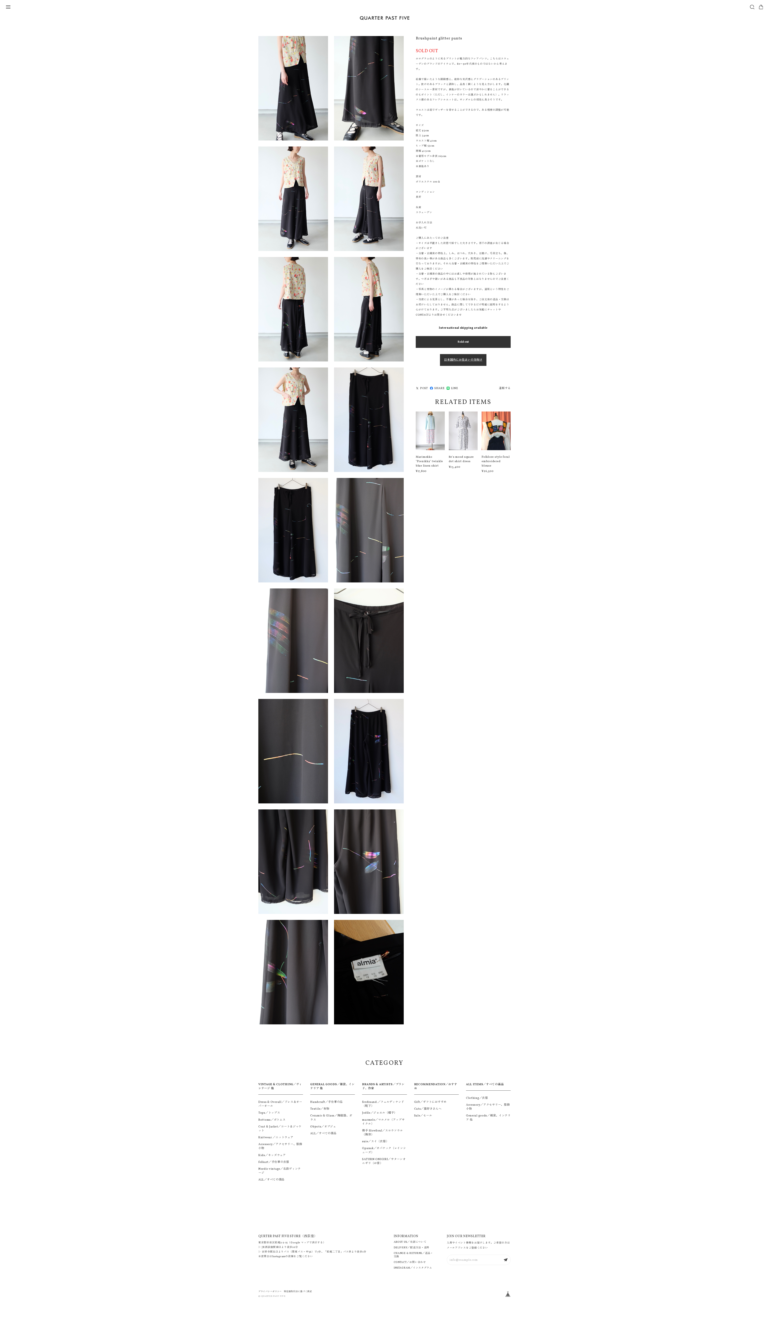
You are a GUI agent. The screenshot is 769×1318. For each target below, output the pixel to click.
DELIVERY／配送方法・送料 (412, 1248)
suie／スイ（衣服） (375, 1141)
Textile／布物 (319, 1109)
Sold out (463, 342)
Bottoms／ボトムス (272, 1120)
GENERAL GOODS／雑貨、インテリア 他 (332, 1086)
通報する (505, 388)
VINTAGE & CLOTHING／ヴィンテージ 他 (280, 1086)
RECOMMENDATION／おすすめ (435, 1086)
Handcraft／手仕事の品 (326, 1102)
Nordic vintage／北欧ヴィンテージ (279, 1171)
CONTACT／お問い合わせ (410, 1262)
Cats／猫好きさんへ (428, 1109)
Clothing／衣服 (477, 1098)
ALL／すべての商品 (271, 1180)
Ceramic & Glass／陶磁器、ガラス (331, 1118)
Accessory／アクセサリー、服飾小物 (280, 1146)
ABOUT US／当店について (410, 1242)
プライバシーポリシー (270, 1291)
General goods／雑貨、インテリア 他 (488, 1118)
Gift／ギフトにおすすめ (430, 1102)
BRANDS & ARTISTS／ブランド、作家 (383, 1086)
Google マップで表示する (307, 1243)
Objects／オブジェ (323, 1127)
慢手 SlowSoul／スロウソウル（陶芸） (382, 1133)
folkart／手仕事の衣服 (273, 1162)
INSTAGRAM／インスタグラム (413, 1268)
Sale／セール (423, 1116)
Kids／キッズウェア (272, 1155)
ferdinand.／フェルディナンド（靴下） (383, 1104)
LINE (454, 388)
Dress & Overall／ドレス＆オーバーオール (280, 1104)
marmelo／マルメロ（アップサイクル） (383, 1122)
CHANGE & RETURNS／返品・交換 (413, 1255)
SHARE (439, 388)
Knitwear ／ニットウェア (275, 1137)
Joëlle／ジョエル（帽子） (379, 1113)
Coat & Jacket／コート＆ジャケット (280, 1129)
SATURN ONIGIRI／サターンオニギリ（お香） (384, 1161)
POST (424, 388)
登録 (506, 1260)
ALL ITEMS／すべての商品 (485, 1084)
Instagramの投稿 (283, 1256)
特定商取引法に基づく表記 (298, 1291)
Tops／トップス (269, 1113)
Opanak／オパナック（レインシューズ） (384, 1150)
